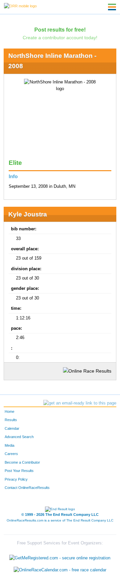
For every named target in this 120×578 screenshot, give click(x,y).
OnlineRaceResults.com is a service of (60, 520)
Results (11, 420)
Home (9, 411)
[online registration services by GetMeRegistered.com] (59, 556)
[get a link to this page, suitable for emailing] (79, 403)
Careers (11, 454)
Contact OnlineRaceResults (27, 488)
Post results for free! (60, 30)
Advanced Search (19, 437)
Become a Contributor (22, 462)
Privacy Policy (16, 479)
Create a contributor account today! (60, 37)
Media (9, 445)
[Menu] (112, 7)
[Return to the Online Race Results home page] (20, 6)
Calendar (12, 428)
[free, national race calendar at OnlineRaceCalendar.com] (60, 569)
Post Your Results (19, 471)
